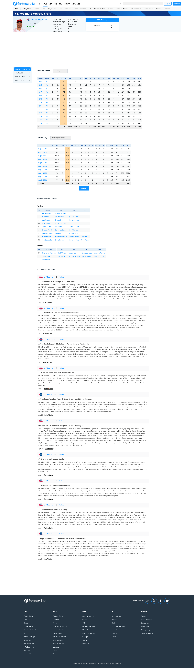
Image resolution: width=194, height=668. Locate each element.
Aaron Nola (72, 253)
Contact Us (145, 623)
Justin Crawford (47, 233)
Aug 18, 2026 (42, 177)
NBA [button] (50, 4)
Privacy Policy (145, 630)
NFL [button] (40, 4)
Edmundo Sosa (74, 220)
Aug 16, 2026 (42, 170)
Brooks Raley (46, 256)
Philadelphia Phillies (39, 20)
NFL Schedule (29, 647)
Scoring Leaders (88, 616)
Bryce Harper (59, 217)
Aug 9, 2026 (42, 152)
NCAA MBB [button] (76, 4)
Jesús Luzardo (87, 253)
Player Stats (28, 616)
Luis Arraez (46, 220)
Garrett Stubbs (60, 213)
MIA (47, 82)
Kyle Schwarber (74, 217)
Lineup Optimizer (80, 9)
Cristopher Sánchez (49, 253)
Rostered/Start (99, 9)
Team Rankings (29, 637)
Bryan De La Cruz (61, 236)
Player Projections (88, 626)
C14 (110, 28)
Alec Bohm (45, 217)
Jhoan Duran (46, 259)
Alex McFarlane (99, 256)
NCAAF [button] (67, 4)
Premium (177, 3)
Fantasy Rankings (59, 630)
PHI (47, 99)
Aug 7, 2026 (42, 149)
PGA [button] (60, 4)
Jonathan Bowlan (74, 256)
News (60, 9)
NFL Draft (27, 650)
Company (144, 616)
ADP (90, 9)
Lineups (110, 9)
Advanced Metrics (122, 9)
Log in (168, 3)
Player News (28, 626)
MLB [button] (45, 4)
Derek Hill (58, 233)
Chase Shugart (87, 256)
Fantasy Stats (26, 9)
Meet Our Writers (147, 619)
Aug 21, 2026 (42, 180)
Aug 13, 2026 (42, 163)
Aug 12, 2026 (42, 159)
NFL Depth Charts (30, 630)
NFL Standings (29, 644)
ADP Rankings (58, 640)
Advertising (145, 626)
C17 (96, 28)
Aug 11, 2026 (42, 156)
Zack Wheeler (62, 253)
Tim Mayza (61, 256)
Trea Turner (46, 223)
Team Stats (28, 640)
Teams (158, 9)
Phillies (61, 277)
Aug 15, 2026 (42, 166)
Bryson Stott (59, 220)
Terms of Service (147, 633)
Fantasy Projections (60, 626)
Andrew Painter (99, 253)
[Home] (24, 3)
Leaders (36, 9)
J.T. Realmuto (46, 213)
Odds (43, 9)
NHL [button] (55, 4)
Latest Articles (29, 654)
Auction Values (148, 9)
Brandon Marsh (47, 230)
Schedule (166, 9)
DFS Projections (135, 9)
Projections (52, 9)
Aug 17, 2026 (42, 173)
